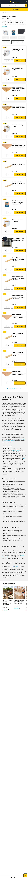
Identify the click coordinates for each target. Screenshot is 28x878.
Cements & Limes (13, 36)
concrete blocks (16, 450)
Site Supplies (21, 36)
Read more (4, 26)
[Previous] (4, 594)
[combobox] (13, 5)
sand (24, 458)
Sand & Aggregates (5, 37)
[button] (1, 2)
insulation (23, 439)
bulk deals (15, 566)
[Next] (24, 594)
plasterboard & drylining (9, 440)
